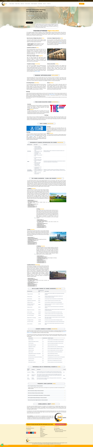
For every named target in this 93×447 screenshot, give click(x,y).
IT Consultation (28, 429)
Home (10, 3)
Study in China (17, 3)
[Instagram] (82, 0)
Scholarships (40, 3)
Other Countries (27, 3)
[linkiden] (83, 0)
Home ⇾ (41, 428)
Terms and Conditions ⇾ (44, 434)
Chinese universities (31, 15)
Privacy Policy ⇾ (42, 433)
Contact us (48, 3)
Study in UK (22, 3)
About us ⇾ (42, 430)
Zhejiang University (52, 94)
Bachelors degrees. (37, 71)
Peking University (32, 135)
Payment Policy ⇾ (43, 435)
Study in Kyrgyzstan (34, 3)
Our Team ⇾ (42, 431)
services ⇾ (41, 432)
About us (44, 3)
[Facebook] (79, 0)
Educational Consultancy (30, 428)
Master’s (60, 42)
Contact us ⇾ (42, 436)
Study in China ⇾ (42, 429)
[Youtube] (80, 0)
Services (13, 3)
